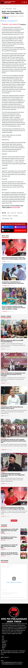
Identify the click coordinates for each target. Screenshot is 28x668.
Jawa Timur (13, 212)
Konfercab (19, 212)
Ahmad (3, 483)
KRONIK (2, 338)
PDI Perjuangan (5, 218)
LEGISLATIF (3, 405)
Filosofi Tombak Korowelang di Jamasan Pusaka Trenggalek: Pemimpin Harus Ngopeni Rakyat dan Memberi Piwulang (13, 308)
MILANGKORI (3, 438)
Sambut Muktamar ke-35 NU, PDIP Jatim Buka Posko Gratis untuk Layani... (9, 531)
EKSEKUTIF (3, 472)
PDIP (11, 218)
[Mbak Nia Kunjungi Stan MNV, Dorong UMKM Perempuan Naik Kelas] (14, 329)
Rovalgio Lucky (6, 285)
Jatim (8, 212)
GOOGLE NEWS (16, 207)
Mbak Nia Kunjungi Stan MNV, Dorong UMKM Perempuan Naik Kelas (12, 341)
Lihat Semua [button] (14, 520)
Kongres (10, 215)
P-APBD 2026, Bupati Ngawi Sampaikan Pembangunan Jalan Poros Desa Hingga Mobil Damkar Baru (12, 475)
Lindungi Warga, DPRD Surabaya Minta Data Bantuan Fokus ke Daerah (12, 407)
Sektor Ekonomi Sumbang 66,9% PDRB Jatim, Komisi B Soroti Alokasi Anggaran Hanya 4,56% (14, 258)
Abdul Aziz (5, 311)
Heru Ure (4, 16)
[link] (9, 20)
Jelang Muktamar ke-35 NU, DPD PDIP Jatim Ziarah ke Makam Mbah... (9, 546)
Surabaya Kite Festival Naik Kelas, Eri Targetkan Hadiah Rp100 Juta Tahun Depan (13, 282)
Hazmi (3, 349)
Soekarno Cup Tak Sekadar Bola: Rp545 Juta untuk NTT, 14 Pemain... (10, 553)
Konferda (4, 215)
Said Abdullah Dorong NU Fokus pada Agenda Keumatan (9, 537)
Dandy (3, 383)
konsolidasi (15, 215)
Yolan (4, 261)
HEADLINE (3, 533)
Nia (2, 415)
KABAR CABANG (4, 371)
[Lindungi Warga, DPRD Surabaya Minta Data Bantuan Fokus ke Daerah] (14, 395)
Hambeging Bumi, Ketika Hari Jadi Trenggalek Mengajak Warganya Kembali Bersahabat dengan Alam (13, 441)
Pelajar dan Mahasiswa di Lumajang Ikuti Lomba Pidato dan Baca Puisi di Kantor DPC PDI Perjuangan (13, 374)
